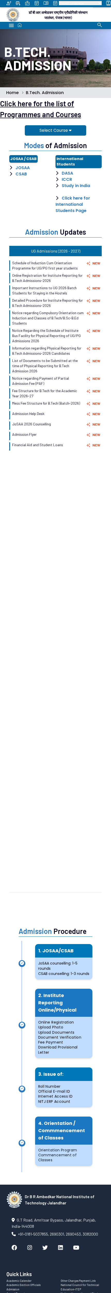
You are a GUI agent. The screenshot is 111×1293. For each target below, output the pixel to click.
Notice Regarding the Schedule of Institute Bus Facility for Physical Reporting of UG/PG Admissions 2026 (46, 335)
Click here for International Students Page (73, 204)
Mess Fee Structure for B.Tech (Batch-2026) (46, 403)
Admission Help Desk (28, 413)
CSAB (21, 174)
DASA (67, 173)
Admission (12, 1289)
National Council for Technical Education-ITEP (80, 1287)
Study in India (76, 186)
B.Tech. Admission (45, 93)
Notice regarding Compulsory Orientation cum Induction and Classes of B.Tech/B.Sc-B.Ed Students (48, 318)
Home (12, 93)
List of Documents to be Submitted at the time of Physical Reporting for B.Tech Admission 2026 (45, 365)
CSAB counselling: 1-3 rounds (63, 973)
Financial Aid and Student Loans (37, 445)
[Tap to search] (100, 25)
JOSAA (22, 168)
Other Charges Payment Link (78, 1280)
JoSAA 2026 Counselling (31, 424)
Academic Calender (18, 1280)
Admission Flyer (24, 434)
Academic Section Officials (23, 1285)
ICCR (67, 179)
